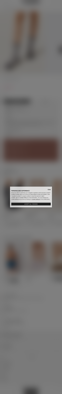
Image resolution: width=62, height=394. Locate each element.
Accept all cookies (31, 204)
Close (49, 189)
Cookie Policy (23, 197)
